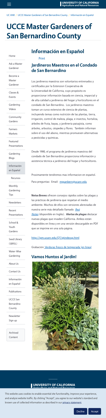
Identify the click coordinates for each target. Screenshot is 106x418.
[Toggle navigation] (9, 4)
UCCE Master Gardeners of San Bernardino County (42, 15)
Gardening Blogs (14, 156)
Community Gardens (15, 119)
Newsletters (15, 202)
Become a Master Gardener (14, 80)
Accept (94, 411)
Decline (80, 411)
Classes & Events (14, 95)
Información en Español (15, 168)
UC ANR (11, 15)
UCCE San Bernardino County (14, 304)
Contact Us (14, 271)
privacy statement (72, 402)
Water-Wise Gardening (15, 253)
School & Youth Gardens (13, 227)
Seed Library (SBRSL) (15, 241)
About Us (13, 263)
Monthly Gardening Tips (14, 190)
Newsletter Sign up (14, 318)
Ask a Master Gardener (15, 66)
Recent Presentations (16, 212)
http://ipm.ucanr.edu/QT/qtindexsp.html (55, 237)
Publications (15, 291)
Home (12, 55)
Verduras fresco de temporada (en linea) (68, 247)
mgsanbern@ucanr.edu (73, 181)
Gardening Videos (14, 107)
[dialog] (53, 403)
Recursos (15, 178)
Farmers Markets (13, 131)
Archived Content (13, 335)
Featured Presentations (16, 143)
